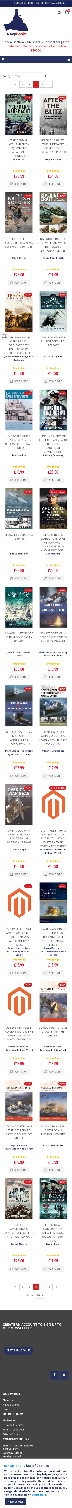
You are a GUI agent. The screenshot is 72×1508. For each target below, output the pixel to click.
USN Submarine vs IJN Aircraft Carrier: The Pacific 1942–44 (19, 737)
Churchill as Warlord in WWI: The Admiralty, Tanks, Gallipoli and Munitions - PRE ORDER (53, 544)
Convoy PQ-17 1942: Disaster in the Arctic (53, 1031)
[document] (36, 1485)
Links (5, 1409)
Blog (30, 3)
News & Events (11, 1404)
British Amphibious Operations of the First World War (19, 1230)
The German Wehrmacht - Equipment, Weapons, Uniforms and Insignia (18, 150)
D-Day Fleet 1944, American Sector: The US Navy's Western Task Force (19, 936)
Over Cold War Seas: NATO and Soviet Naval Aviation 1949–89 (19, 836)
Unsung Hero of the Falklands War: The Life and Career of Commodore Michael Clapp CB (53, 445)
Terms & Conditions (14, 1429)
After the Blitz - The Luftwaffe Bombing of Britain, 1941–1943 (53, 146)
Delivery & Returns (13, 1425)
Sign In (39, 3)
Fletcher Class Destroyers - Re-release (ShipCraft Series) (19, 442)
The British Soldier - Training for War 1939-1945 (19, 242)
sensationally (14, 1466)
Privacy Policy (10, 1434)
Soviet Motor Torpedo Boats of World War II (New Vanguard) (53, 737)
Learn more (39, 1494)
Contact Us (20, 3)
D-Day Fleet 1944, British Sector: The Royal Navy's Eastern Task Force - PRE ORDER (53, 838)
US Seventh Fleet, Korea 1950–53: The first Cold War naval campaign (19, 1033)
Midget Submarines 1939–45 (18, 536)
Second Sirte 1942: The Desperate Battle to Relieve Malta (19, 1132)
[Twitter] (64, 1375)
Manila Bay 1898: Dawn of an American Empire (53, 1130)
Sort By (7, 76)
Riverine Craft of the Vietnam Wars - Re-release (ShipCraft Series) (53, 244)
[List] (67, 76)
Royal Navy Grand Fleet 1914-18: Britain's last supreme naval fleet (53, 936)
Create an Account (55, 3)
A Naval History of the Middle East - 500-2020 (19, 637)
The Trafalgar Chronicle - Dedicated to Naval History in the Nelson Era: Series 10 (19, 347)
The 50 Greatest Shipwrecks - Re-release (53, 341)
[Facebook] (54, 1375)
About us (8, 1400)
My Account (9, 1420)
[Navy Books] (16, 22)
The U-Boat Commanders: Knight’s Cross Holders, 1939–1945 (53, 1232)
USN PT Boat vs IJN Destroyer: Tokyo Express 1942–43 (53, 637)
